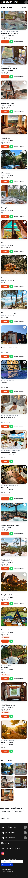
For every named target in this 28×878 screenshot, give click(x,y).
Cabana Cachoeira (7, 278)
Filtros (24, 7)
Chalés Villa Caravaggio (9, 68)
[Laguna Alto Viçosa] (14, 90)
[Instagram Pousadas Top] (2, 853)
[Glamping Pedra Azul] (14, 404)
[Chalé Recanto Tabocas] (14, 439)
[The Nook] (14, 369)
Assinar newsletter (7, 864)
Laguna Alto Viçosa (7, 103)
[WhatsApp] (11, 41)
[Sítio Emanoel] (14, 229)
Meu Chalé (4, 668)
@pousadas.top (20, 875)
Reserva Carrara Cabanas (9, 348)
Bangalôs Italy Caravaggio (9, 595)
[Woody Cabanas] (14, 194)
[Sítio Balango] (14, 159)
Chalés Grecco (5, 138)
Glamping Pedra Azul (8, 418)
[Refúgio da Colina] (14, 729)
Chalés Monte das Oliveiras (10, 525)
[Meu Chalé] (14, 654)
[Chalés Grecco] (14, 124)
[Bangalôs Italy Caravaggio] (14, 581)
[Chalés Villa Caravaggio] (14, 55)
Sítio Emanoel (5, 243)
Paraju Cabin (5, 488)
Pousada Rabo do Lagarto (9, 33)
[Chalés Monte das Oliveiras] (14, 512)
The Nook (4, 383)
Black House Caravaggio (9, 313)
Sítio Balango (5, 173)
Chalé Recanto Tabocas (8, 453)
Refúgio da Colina (7, 743)
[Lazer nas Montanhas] (14, 616)
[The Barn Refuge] (14, 547)
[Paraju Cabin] (14, 474)
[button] (24, 12)
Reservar (5, 41)
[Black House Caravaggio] (14, 299)
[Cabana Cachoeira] (14, 264)
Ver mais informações (18, 41)
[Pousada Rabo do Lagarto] (14, 20)
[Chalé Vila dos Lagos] (14, 691)
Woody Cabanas (6, 208)
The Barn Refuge (6, 560)
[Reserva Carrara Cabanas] (14, 334)
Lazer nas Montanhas (8, 630)
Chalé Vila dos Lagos (8, 705)
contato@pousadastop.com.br (11, 848)
